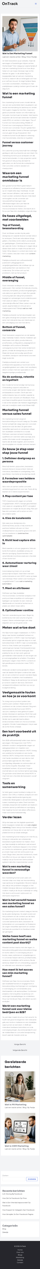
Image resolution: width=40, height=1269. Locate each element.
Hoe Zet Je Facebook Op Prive (14, 1198)
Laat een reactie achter (11, 57)
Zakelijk (5, 1232)
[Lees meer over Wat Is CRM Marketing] (20, 1128)
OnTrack (10, 3)
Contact (20, 1262)
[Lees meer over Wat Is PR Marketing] (20, 1087)
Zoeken (5, 1176)
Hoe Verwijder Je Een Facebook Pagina (17, 1214)
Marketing (20, 1257)
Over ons (20, 1252)
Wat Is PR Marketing (15, 1104)
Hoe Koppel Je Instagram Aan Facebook (18, 1210)
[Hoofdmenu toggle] (36, 4)
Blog (24, 57)
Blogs (20, 1255)
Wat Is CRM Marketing (17, 1146)
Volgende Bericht (20, 1050)
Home (20, 1250)
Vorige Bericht (20, 1044)
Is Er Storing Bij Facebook (12, 1194)
